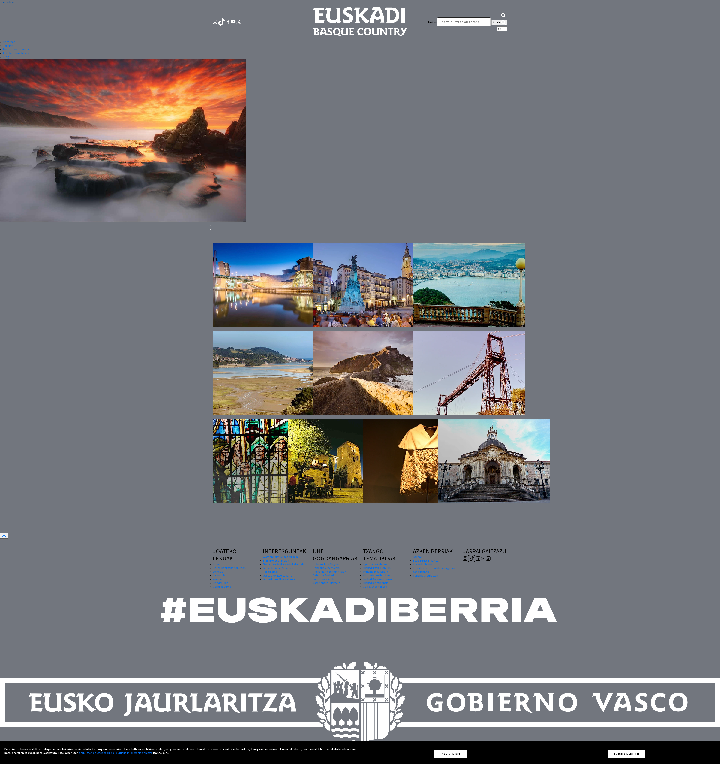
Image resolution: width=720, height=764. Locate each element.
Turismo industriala (375, 571)
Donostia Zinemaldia (326, 568)
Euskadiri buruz (422, 564)
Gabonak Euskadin (324, 575)
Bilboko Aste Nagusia (326, 564)
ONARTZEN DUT (450, 754)
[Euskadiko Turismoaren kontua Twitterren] (238, 21)
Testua (432, 22)
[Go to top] (4, 536)
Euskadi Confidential (376, 583)
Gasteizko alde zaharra (277, 575)
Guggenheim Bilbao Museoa (281, 557)
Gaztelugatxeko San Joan (229, 568)
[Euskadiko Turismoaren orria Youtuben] (233, 21)
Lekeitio (218, 571)
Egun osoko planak (375, 564)
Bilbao (217, 564)
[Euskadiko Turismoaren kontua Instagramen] (215, 21)
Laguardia (219, 575)
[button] (503, 15)
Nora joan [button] (9, 42)
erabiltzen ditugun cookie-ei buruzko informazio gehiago (115, 753)
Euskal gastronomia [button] (16, 49)
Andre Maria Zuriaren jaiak (329, 571)
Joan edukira (8, 2)
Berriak (417, 557)
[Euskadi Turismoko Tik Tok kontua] (222, 21)
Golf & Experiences (375, 586)
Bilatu (497, 22)
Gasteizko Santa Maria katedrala (283, 564)
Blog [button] (6, 57)
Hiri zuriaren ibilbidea (376, 575)
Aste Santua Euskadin (326, 583)
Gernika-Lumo (222, 586)
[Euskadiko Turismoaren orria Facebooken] (228, 21)
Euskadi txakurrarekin (377, 568)
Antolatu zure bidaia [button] (16, 53)
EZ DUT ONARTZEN (626, 754)
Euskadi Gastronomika (377, 579)
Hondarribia (220, 583)
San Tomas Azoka (324, 579)
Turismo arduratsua (425, 575)
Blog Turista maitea (426, 560)
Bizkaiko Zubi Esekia (276, 560)
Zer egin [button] (8, 45)
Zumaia (217, 579)
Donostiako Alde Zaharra (279, 579)
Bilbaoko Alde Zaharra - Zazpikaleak (278, 570)
